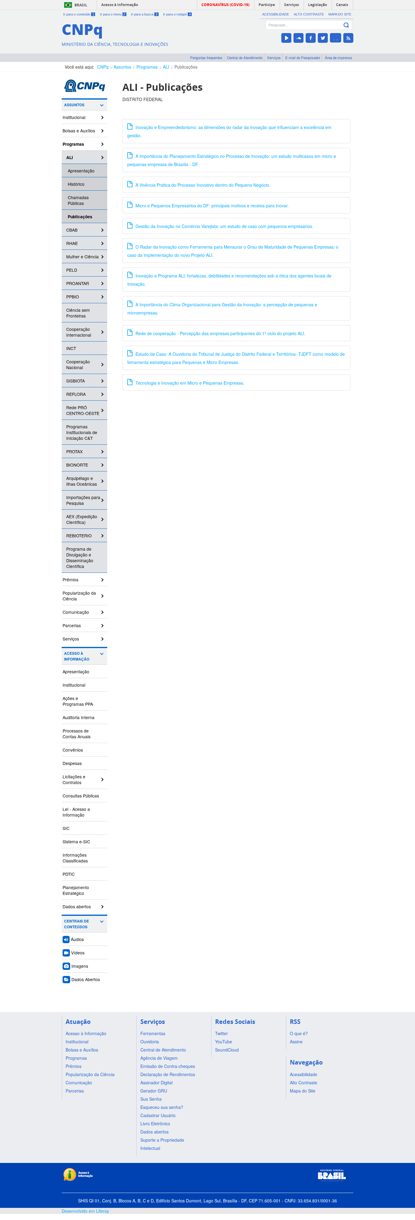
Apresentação (81, 171)
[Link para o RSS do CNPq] (348, 38)
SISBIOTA (75, 381)
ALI (166, 67)
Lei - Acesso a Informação (76, 812)
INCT (71, 348)
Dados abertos (77, 906)
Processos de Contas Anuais (77, 733)
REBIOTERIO (79, 535)
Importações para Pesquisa (83, 500)
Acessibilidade (275, 14)
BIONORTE (77, 465)
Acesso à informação (119, 4)
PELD (71, 270)
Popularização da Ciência (79, 596)
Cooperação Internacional (78, 332)
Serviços (274, 57)
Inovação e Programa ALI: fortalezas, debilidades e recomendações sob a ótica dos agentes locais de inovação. (229, 280)
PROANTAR (77, 283)
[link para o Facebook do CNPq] (311, 38)
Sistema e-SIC (76, 841)
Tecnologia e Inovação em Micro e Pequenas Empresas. (189, 383)
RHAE (72, 243)
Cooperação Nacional (78, 364)
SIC (66, 828)
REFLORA (76, 394)
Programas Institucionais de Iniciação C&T (81, 432)
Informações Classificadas (75, 858)
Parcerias (72, 625)
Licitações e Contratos (74, 779)
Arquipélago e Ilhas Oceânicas (81, 481)
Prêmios (70, 579)
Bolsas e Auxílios (79, 130)
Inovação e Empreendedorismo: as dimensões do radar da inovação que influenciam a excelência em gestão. (229, 131)
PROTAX (74, 451)
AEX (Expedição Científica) (81, 519)
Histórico (76, 184)
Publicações (185, 67)
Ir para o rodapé (177, 14)
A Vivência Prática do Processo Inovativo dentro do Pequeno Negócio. (202, 185)
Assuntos (122, 67)
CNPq (102, 67)
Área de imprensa (338, 57)
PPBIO (72, 297)
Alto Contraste (309, 14)
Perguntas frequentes (206, 57)
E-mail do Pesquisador (302, 57)
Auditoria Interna (78, 717)
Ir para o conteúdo (78, 14)
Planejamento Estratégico (76, 890)
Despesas (72, 763)
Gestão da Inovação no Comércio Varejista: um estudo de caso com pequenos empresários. (223, 226)
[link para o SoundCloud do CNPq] (298, 38)
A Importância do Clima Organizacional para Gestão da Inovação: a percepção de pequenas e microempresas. (222, 308)
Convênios (73, 750)
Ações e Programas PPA (78, 701)
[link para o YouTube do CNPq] (286, 38)
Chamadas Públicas (78, 200)
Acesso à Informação (76, 656)
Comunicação (76, 612)
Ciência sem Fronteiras (78, 313)
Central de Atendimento (244, 57)
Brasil (80, 5)
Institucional (74, 117)
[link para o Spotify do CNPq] (335, 37)
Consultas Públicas (81, 796)
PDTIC (69, 874)
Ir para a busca (144, 14)
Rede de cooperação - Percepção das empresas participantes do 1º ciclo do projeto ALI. (219, 333)
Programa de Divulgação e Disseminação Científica (79, 557)
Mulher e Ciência (82, 256)
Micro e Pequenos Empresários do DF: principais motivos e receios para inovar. (211, 205)
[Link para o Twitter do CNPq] (323, 38)
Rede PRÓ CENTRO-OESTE (82, 410)
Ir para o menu (112, 14)
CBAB (71, 230)
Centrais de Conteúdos (76, 924)
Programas (147, 67)
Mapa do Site (339, 14)
